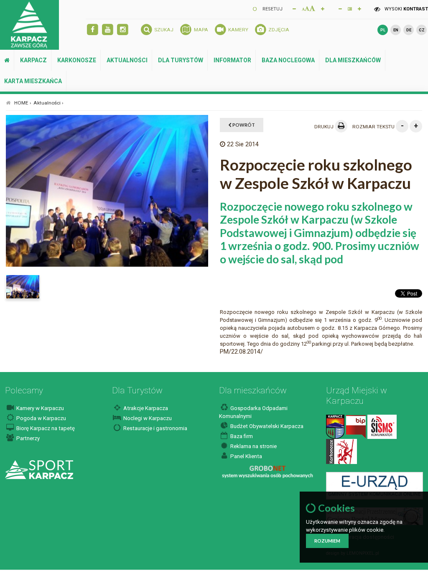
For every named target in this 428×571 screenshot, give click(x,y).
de (408, 30)
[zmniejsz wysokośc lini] (340, 8)
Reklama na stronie (253, 446)
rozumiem (327, 540)
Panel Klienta (245, 456)
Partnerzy (27, 438)
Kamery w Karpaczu (39, 408)
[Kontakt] (335, 426)
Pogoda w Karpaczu (40, 418)
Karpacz (33, 60)
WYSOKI (405, 9)
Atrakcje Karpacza (145, 408)
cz (422, 30)
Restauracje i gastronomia (154, 428)
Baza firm (241, 436)
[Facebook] (92, 29)
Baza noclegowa (288, 60)
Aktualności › (48, 103)
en (395, 30)
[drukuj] (341, 126)
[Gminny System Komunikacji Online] (374, 485)
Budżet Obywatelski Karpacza (266, 426)
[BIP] (356, 426)
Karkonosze (76, 60)
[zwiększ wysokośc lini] (323, 8)
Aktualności (127, 60)
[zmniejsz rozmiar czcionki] (294, 8)
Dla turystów (180, 60)
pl (382, 30)
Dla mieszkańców (353, 60)
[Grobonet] (267, 472)
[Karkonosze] (341, 451)
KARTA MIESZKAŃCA (33, 81)
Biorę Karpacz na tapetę (45, 428)
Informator (232, 60)
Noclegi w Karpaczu (147, 418)
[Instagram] (122, 29)
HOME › (22, 103)
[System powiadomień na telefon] (382, 426)
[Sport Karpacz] (39, 469)
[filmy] (107, 29)
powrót (243, 124)
